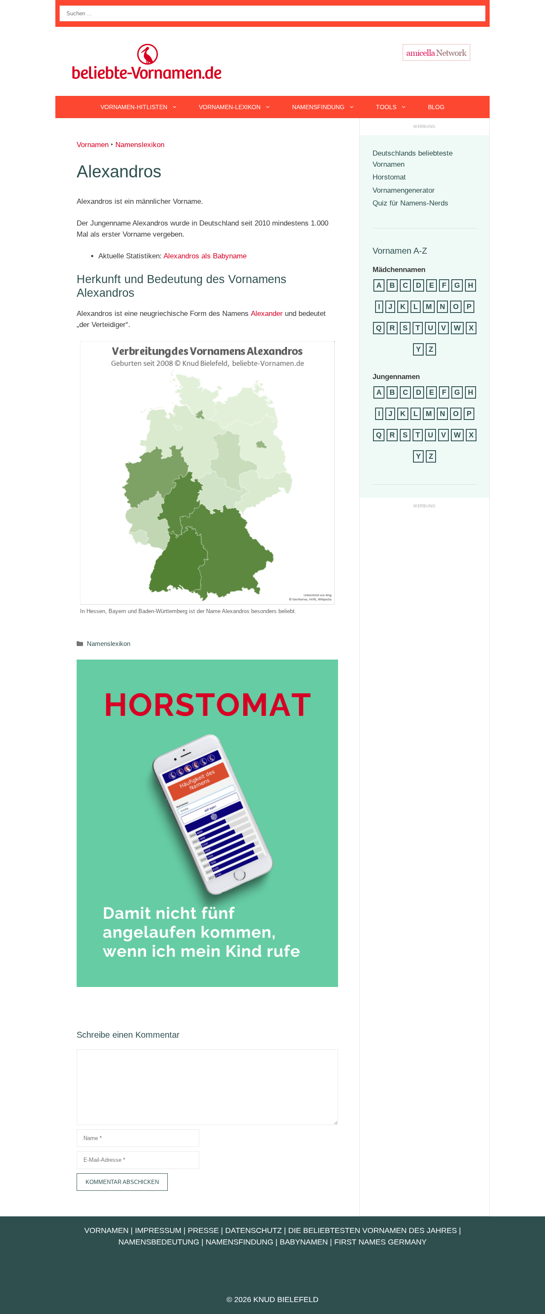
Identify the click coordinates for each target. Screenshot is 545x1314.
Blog (436, 107)
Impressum (158, 1230)
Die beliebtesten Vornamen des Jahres (372, 1230)
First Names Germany (380, 1242)
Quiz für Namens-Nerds (410, 203)
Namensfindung (318, 107)
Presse (203, 1230)
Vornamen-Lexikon (230, 107)
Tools (386, 107)
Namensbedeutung (158, 1242)
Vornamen (93, 145)
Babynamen (304, 1242)
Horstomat (389, 177)
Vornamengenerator (404, 190)
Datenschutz (253, 1230)
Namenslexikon (139, 145)
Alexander (267, 314)
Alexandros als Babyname (205, 256)
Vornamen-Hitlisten (133, 107)
